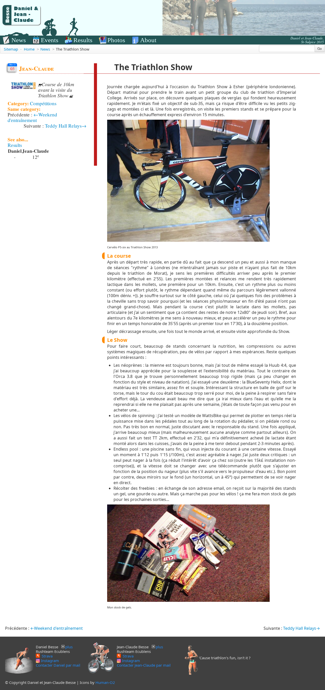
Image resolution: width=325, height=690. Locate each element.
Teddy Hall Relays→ (65, 125)
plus (69, 646)
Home (29, 49)
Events (49, 40)
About (148, 40)
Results (82, 40)
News (18, 40)
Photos (116, 40)
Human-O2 (105, 682)
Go (319, 48)
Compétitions (43, 103)
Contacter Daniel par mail (58, 665)
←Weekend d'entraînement (32, 117)
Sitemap (11, 49)
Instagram (49, 660)
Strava (47, 656)
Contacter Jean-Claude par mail (144, 665)
